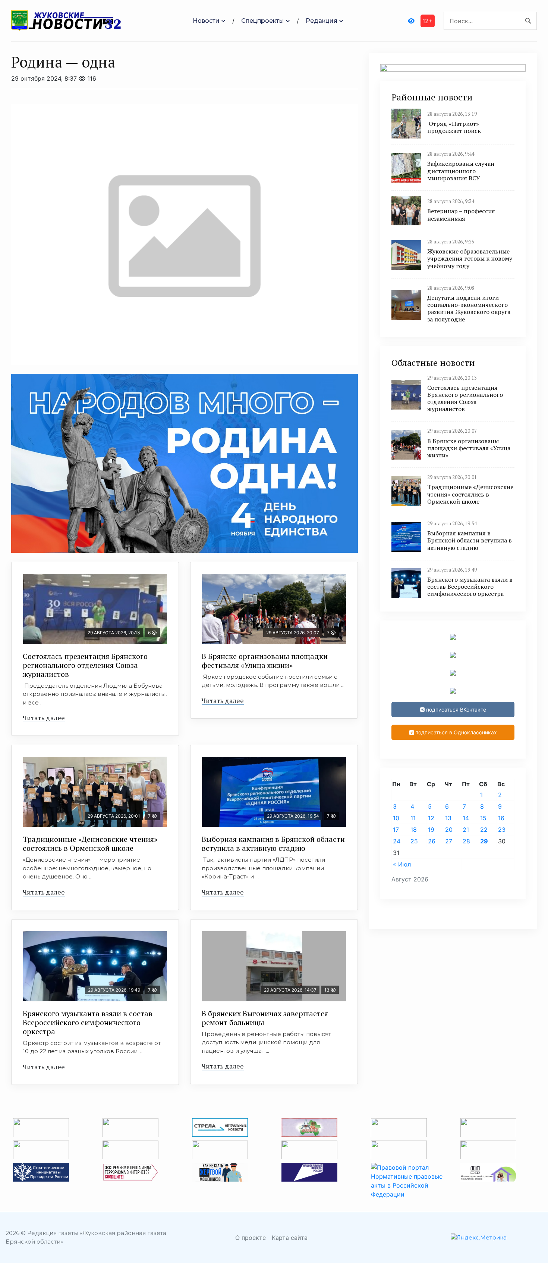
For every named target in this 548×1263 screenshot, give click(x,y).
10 (396, 818)
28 (466, 841)
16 (501, 818)
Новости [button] (206, 20)
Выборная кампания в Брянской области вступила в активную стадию (273, 843)
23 (502, 829)
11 (413, 818)
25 (414, 841)
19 (431, 829)
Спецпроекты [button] (262, 20)
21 (466, 829)
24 (396, 841)
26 (431, 841)
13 (448, 818)
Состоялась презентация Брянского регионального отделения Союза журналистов (85, 665)
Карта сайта (290, 1237)
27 (448, 841)
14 (466, 818)
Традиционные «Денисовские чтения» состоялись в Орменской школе (90, 843)
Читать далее (44, 717)
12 (431, 818)
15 (483, 818)
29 (484, 841)
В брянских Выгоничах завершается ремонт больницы (265, 1017)
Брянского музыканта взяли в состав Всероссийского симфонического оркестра (87, 1022)
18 (413, 829)
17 (396, 829)
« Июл (402, 864)
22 (484, 829)
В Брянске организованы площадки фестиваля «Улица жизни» (265, 660)
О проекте (250, 1237)
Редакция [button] (321, 20)
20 (449, 829)
